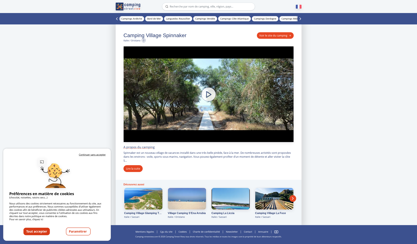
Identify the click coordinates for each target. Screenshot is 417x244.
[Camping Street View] (128, 6)
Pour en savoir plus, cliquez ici (26, 219)
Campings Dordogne (265, 18)
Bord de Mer (154, 18)
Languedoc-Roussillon (178, 18)
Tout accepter (36, 231)
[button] (209, 94)
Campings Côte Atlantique (234, 18)
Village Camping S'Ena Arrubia (187, 213)
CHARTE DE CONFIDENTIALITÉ (206, 231)
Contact (248, 231)
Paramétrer (78, 231)
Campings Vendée (205, 18)
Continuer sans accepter (92, 154)
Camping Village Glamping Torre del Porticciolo (143, 213)
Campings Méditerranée (294, 18)
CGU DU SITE (166, 231)
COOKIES (183, 231)
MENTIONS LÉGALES (145, 231)
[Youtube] (276, 232)
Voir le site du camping (273, 35)
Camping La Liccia (222, 213)
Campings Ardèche (131, 18)
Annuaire (263, 231)
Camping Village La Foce (270, 213)
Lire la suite (133, 168)
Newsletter (232, 231)
